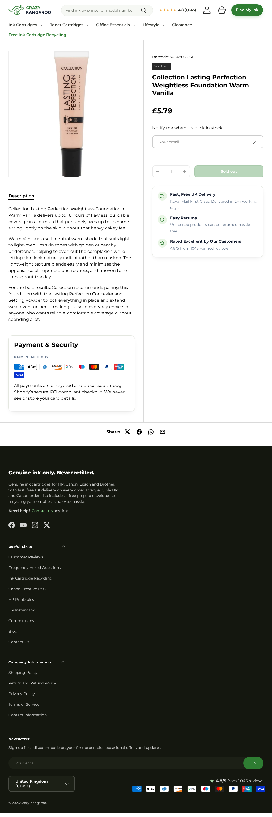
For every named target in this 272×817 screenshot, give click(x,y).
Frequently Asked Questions (34, 567)
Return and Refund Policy (32, 683)
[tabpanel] (71, 264)
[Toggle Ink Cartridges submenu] (41, 25)
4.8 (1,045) (177, 10)
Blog (13, 631)
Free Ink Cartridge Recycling (37, 34)
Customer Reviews (25, 557)
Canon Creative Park (27, 589)
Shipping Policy (23, 672)
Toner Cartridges (66, 25)
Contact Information (27, 715)
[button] (222, 10)
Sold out (229, 171)
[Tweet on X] (127, 432)
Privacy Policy (21, 694)
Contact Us (18, 642)
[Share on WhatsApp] (151, 432)
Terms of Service (23, 704)
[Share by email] (162, 432)
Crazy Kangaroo (33, 803)
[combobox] (107, 10)
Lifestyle (151, 25)
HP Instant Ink (21, 610)
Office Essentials (113, 25)
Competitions (21, 621)
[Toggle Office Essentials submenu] (134, 25)
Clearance (182, 25)
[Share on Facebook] (139, 432)
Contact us (42, 511)
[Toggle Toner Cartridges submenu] (87, 25)
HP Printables (21, 599)
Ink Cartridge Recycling (30, 578)
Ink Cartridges (22, 25)
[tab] (21, 196)
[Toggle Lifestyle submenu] (163, 25)
